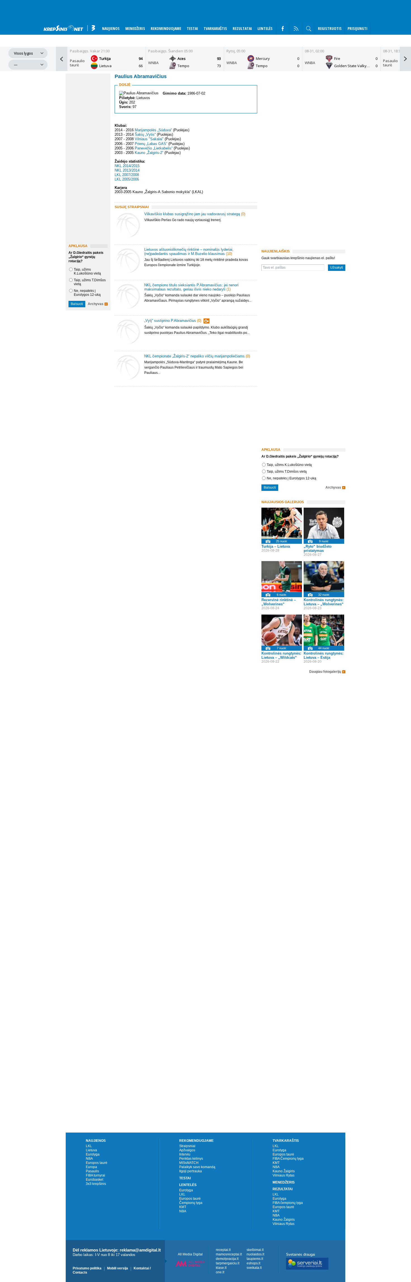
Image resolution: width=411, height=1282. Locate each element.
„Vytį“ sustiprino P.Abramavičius (170, 320)
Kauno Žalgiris (284, 1171)
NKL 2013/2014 (127, 170)
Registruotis (330, 28)
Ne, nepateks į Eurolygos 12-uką (87, 293)
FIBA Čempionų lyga (288, 1159)
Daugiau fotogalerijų (325, 672)
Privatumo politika (87, 1268)
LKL (89, 1146)
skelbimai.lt (255, 1250)
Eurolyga (93, 1154)
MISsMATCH (189, 1163)
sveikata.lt (254, 1268)
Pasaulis (92, 1171)
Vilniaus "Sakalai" (149, 139)
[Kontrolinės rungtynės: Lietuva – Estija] (324, 630)
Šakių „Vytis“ (145, 134)
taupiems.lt (255, 1259)
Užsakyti (336, 267)
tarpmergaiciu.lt (227, 1263)
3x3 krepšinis (96, 1184)
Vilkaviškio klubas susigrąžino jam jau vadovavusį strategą (192, 214)
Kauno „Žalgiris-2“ (149, 153)
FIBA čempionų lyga (288, 1203)
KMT (182, 1207)
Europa (91, 1167)
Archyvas (95, 304)
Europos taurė (96, 1163)
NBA (89, 1159)
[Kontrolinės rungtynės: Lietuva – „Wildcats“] (281, 630)
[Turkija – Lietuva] (281, 523)
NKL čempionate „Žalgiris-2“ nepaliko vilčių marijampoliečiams (194, 356)
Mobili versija (117, 1268)
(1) (228, 289)
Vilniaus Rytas (283, 1175)
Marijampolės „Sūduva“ (153, 130)
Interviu (184, 1154)
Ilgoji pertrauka (190, 1171)
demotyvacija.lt (227, 1259)
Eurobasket (94, 1180)
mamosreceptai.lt (229, 1254)
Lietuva (91, 1150)
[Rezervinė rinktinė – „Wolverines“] (281, 576)
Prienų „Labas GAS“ (151, 144)
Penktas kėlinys (191, 1159)
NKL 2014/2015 (127, 166)
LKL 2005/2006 (127, 179)
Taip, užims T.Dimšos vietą (287, 472)
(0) (243, 214)
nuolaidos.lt (255, 1254)
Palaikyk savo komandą (197, 1167)
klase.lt (221, 1268)
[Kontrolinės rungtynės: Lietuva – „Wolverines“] (324, 576)
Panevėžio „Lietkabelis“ (154, 148)
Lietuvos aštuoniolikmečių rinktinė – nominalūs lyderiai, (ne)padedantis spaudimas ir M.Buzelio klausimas (188, 251)
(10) (229, 254)
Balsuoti (77, 304)
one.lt (220, 1272)
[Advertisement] (184, 436)
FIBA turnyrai (95, 1175)
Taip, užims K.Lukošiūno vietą (87, 271)
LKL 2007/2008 (127, 175)
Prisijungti (357, 28)
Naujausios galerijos (282, 502)
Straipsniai (187, 1146)
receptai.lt (223, 1250)
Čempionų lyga (190, 1203)
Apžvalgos (187, 1150)
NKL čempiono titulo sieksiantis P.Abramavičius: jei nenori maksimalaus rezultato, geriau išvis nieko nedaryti (191, 287)
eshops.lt (253, 1263)
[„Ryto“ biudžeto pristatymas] (324, 523)
